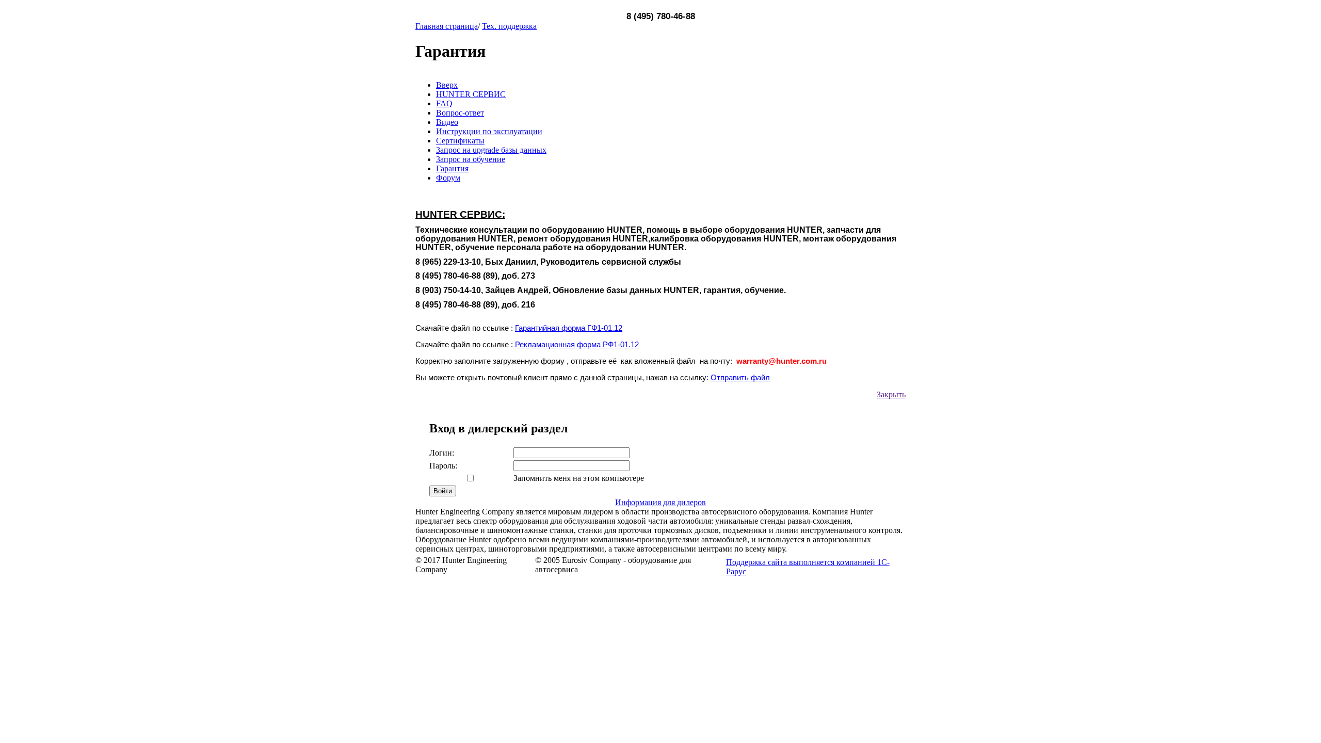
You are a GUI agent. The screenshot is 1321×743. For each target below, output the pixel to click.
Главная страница (446, 26)
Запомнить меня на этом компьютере (578, 478)
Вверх (447, 84)
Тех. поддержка (509, 26)
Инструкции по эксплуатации (489, 131)
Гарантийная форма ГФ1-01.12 (568, 328)
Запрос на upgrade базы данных (491, 150)
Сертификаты (460, 140)
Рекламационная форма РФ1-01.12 (577, 345)
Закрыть (891, 394)
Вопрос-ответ (460, 112)
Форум (448, 177)
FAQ (444, 103)
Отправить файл (740, 378)
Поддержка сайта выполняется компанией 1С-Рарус (808, 567)
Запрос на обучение (470, 159)
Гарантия (452, 168)
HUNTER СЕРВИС (471, 94)
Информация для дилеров (660, 502)
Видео (447, 122)
